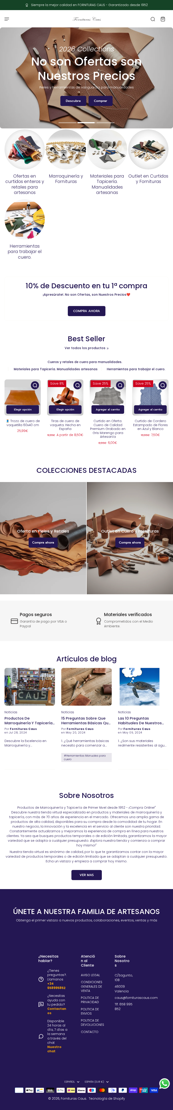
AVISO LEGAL (90, 975)
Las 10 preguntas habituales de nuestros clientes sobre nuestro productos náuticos (140, 720)
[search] (153, 18)
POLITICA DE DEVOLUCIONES (92, 1022)
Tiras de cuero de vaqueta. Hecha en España (65, 425)
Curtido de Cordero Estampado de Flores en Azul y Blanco (150, 425)
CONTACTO (89, 1032)
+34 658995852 (56, 985)
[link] (108, 348)
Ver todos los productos (85, 348)
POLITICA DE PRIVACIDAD (90, 1000)
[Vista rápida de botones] (35, 385)
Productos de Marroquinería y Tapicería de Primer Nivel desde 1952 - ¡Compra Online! (29, 720)
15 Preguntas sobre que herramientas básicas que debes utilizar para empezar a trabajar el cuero (86, 720)
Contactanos (56, 1010)
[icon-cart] (163, 18)
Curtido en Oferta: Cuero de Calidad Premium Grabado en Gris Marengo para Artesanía (107, 429)
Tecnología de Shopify (107, 1098)
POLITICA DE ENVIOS (90, 1011)
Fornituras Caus (73, 1098)
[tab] (68, 123)
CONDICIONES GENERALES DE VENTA (91, 986)
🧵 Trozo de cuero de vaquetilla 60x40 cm (23, 423)
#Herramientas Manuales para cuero (85, 757)
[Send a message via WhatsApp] (164, 1083)
